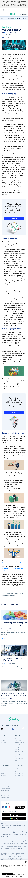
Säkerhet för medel (5, 744)
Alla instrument (18, 740)
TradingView (17, 769)
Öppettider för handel (19, 742)
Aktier (2, 769)
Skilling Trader (18, 768)
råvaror (7, 344)
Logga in (24, 14)
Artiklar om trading (19, 758)
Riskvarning (3, 849)
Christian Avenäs (6, 698)
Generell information (5, 795)
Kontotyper (17, 738)
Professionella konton (19, 756)
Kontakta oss (17, 9)
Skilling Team (6, 32)
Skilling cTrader (18, 771)
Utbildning (17, 760)
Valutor (2, 768)
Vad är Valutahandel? (19, 751)
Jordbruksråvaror (4, 777)
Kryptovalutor (4, 775)
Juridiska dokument (5, 797)
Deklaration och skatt (5, 794)
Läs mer (3, 638)
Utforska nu (14, 218)
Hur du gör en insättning (6, 786)
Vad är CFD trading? (19, 749)
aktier (6, 346)
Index (2, 771)
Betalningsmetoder (5, 785)
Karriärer (3, 740)
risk (19, 381)
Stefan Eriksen (6, 628)
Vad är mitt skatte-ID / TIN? (6, 792)
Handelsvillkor (18, 754)
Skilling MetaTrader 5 (19, 775)
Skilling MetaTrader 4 (19, 773)
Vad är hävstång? (18, 753)
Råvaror (2, 773)
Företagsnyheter (4, 745)
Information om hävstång (20, 747)
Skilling (2, 18)
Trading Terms (10, 18)
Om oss (2, 738)
